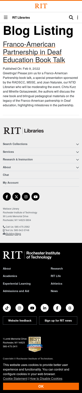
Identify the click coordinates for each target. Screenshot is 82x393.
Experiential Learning (17, 283)
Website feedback (19, 320)
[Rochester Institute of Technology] (41, 6)
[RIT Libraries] (24, 130)
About (7, 268)
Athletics (56, 283)
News (54, 291)
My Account (10, 182)
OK (41, 386)
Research (57, 268)
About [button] (7, 167)
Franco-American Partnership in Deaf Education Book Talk (34, 51)
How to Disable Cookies (46, 378)
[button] (5, 17)
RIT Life (56, 276)
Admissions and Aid (16, 291)
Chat (6, 175)
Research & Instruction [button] (18, 159)
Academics (10, 276)
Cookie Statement (15, 378)
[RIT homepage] (31, 255)
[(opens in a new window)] (7, 197)
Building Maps (13, 233)
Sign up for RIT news (58, 320)
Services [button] (8, 152)
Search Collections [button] (15, 144)
